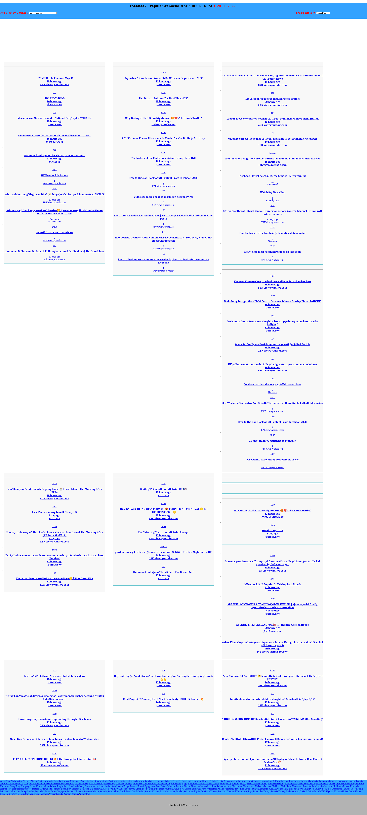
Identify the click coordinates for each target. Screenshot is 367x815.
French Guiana (253, 783)
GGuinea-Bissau (343, 783)
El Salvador (176, 783)
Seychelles (39, 791)
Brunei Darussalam (263, 781)
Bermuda (197, 781)
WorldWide (5, 781)
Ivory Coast (84, 786)
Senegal (24, 791)
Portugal (229, 789)
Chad (26, 783)
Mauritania (308, 786)
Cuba (84, 783)
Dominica (137, 783)
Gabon (264, 783)
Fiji (229, 783)
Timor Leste (241, 791)
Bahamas (131, 781)
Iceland (33, 786)
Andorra (42, 781)
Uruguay (13, 794)
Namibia (56, 789)
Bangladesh (149, 781)
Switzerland (189, 791)
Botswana (242, 781)
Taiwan (213, 791)
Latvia (164, 786)
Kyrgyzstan (150, 786)
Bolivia (213, 781)
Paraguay (196, 789)
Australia (103, 781)
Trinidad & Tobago (261, 791)
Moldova (337, 786)
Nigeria (123, 789)
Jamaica (94, 786)
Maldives (276, 786)
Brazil (250, 781)
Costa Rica (69, 783)
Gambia (271, 783)
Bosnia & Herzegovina (227, 781)
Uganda (329, 791)
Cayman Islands (355, 781)
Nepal (64, 789)
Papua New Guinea (182, 789)
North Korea (114, 789)
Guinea (332, 783)
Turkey (281, 791)
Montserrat (17, 789)
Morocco (27, 789)
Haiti (361, 783)
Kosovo (133, 786)
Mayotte (328, 786)
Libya (193, 786)
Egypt (184, 783)
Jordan (108, 786)
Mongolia (354, 786)
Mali (283, 786)
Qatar (247, 789)
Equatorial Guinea (196, 783)
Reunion (255, 789)
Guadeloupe (312, 783)
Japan (101, 786)
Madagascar (248, 786)
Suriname (170, 791)
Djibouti (128, 783)
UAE (323, 791)
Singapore (61, 791)
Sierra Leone (50, 791)
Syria (197, 791)
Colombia (44, 783)
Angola (49, 781)
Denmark (120, 783)
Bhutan (205, 781)
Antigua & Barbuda (71, 781)
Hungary (25, 786)
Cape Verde (342, 781)
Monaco (346, 786)
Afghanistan (16, 781)
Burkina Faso (287, 781)
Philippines (212, 789)
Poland (220, 789)
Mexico (35, 789)
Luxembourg (225, 786)
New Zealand (73, 789)
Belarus (168, 781)
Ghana (288, 783)
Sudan (163, 791)
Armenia (85, 781)
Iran (54, 786)
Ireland (65, 786)
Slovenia (79, 791)
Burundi (305, 781)
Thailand (231, 791)
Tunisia (274, 791)
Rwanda (279, 789)
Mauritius (319, 786)
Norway (131, 789)
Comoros (53, 783)
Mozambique (46, 789)
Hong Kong (15, 786)
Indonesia (47, 786)
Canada (332, 781)
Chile (31, 783)
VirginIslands (56, 794)
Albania (26, 781)
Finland (235, 783)
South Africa (113, 791)
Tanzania (222, 791)
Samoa (346, 789)
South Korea (126, 791)
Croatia (78, 783)
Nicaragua (97, 789)
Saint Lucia (309, 789)
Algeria (34, 781)
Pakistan (169, 789)
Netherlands (85, 789)
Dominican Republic (152, 783)
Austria (112, 781)
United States (348, 791)
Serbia (31, 791)
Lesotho (179, 786)
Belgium (182, 781)
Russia (272, 789)
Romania (263, 789)
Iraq (59, 786)
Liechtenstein (203, 786)
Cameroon (324, 781)
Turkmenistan (292, 791)
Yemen (67, 794)
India (39, 786)
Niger (104, 789)
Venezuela (34, 794)
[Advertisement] (202, 40)
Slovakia (71, 791)
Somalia (103, 791)
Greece (294, 783)
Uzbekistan (23, 794)
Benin (189, 781)
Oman (138, 789)
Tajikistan (205, 791)
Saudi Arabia (14, 791)
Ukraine (338, 791)
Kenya (126, 786)
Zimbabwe (85, 794)
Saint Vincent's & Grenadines (328, 789)
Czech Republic (101, 783)
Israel (71, 786)
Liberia (187, 786)
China (37, 783)
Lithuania (214, 786)
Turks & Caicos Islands (310, 791)
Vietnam (45, 794)
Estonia (215, 783)
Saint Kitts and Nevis (293, 789)
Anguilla (58, 781)
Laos (158, 786)
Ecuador (166, 783)
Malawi (258, 786)
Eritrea (208, 783)
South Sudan (138, 791)
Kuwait (140, 786)
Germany (279, 783)
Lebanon (171, 786)
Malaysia (267, 786)
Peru (204, 789)
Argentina (94, 781)
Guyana (355, 783)
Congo (61, 783)
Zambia (75, 794)
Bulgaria (276, 781)
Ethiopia (224, 783)
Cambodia (314, 781)
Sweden (179, 791)
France (243, 783)
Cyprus (90, 783)
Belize (175, 781)
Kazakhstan (117, 786)
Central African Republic (11, 783)
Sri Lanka (154, 791)
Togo (250, 791)
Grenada (302, 783)
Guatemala (323, 783)
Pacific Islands (149, 789)
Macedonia (237, 786)
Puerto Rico (238, 789)
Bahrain (140, 781)
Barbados (160, 781)
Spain (147, 791)
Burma (297, 781)
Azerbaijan (121, 781)
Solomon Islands (91, 791)
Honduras (4, 786)
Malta (288, 786)
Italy (77, 786)
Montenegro (5, 789)
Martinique (297, 786)
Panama (160, 789)
